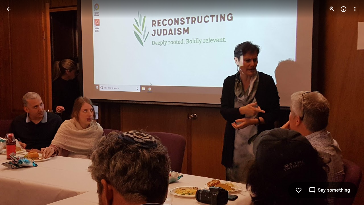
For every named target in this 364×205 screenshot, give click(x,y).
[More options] (355, 9)
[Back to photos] (9, 9)
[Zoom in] (332, 9)
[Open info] (343, 9)
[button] (16, 102)
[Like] (298, 190)
